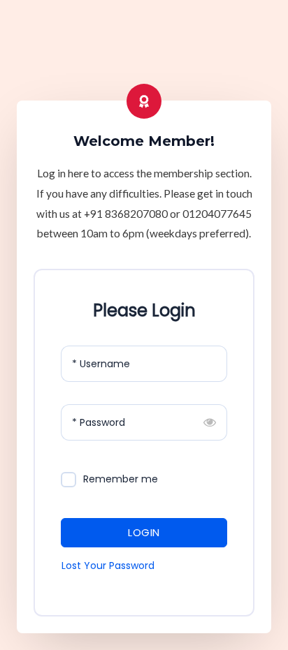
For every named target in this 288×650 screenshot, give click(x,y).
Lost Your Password (108, 566)
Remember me (120, 479)
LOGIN (144, 532)
